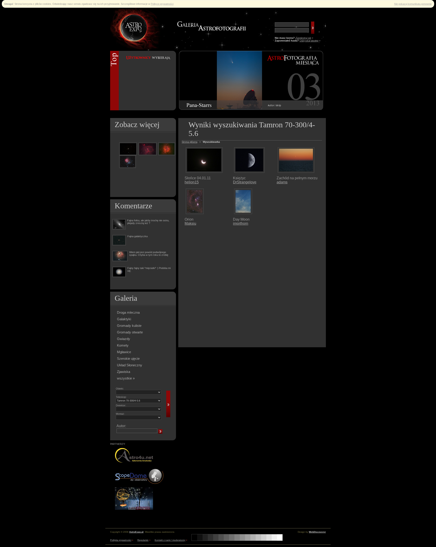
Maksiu (190, 223)
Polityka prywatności (120, 540)
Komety (123, 345)
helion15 (192, 182)
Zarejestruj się (303, 38)
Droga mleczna (128, 312)
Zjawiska (123, 372)
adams (282, 182)
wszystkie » (126, 378)
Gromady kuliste (129, 326)
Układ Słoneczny (129, 365)
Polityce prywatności (162, 3)
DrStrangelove (244, 182)
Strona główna (189, 141)
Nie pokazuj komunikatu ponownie (413, 3)
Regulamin (143, 540)
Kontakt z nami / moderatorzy (170, 540)
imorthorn (240, 223)
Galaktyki (124, 319)
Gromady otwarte (130, 332)
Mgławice (124, 352)
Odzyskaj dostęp (309, 40)
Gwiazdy (123, 339)
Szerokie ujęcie (128, 358)
